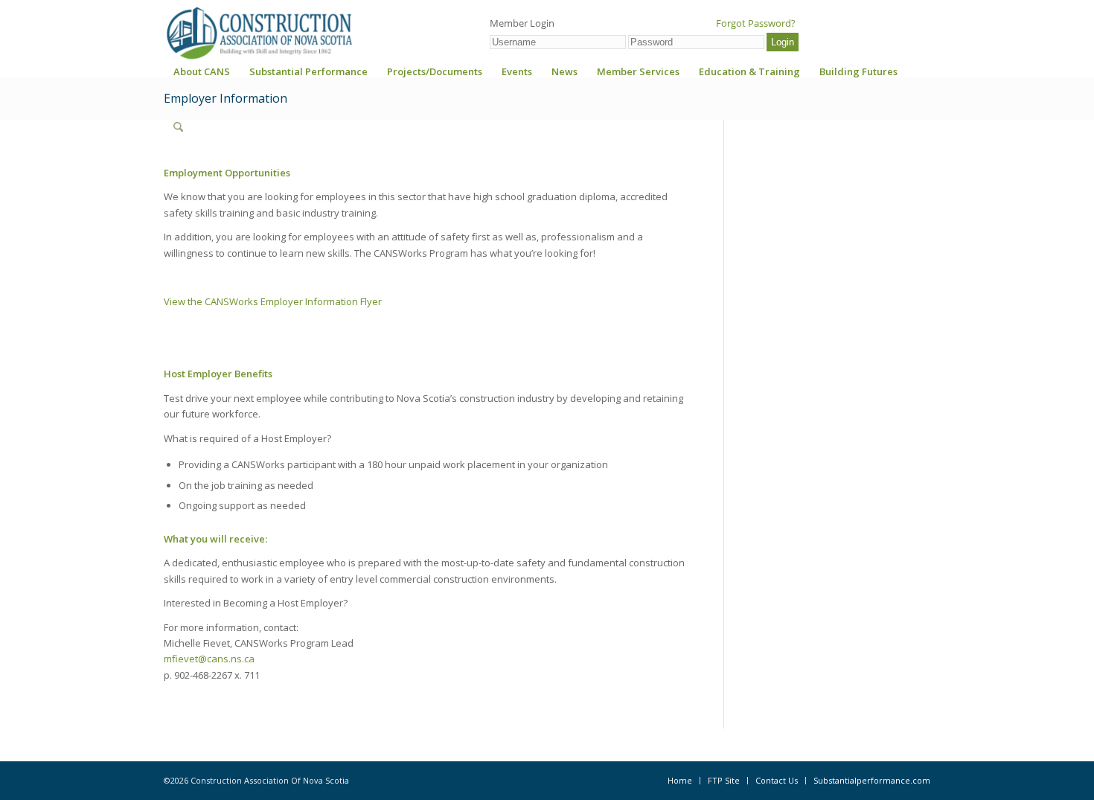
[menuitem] (202, 76)
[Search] (178, 127)
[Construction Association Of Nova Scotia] (258, 32)
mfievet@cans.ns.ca (209, 658)
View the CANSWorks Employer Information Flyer (273, 301)
